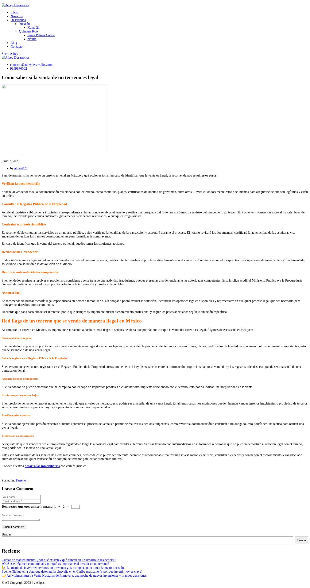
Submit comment (13, 527)
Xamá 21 (33, 27)
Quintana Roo (28, 31)
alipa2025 (20, 168)
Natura (31, 39)
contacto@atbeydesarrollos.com (31, 64)
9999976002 (18, 68)
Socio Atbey (10, 53)
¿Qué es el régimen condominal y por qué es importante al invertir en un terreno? (55, 563)
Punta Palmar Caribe (41, 35)
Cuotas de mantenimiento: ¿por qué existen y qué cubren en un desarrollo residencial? (59, 560)
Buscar (6, 534)
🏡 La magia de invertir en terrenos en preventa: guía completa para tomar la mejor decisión (63, 567)
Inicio (14, 12)
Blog (14, 43)
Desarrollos (18, 20)
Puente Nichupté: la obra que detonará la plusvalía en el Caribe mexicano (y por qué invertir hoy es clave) (72, 571)
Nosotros (17, 16)
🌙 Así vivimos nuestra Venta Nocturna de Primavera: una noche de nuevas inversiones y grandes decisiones (74, 575)
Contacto (17, 46)
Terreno (21, 480)
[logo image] (15, 57)
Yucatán (24, 24)
